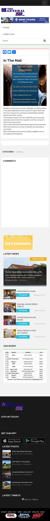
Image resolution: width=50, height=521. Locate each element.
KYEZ (42, 512)
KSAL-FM (35, 512)
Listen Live (8, 34)
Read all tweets (31, 499)
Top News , (19, 152)
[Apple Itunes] (12, 441)
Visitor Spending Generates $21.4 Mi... (24, 272)
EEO (14, 512)
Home (6, 27)
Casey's (13, 375)
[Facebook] (3, 423)
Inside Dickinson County (26, 291)
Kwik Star (14, 371)
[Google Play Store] (35, 441)
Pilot (13, 363)
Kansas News (38, 259)
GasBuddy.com (37, 379)
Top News (22, 295)
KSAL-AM (26, 512)
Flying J (13, 361)
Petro (13, 355)
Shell (13, 366)
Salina (41, 355)
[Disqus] (25, 195)
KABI (20, 512)
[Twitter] (9, 423)
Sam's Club (13, 369)
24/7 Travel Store (14, 359)
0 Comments (23, 280)
